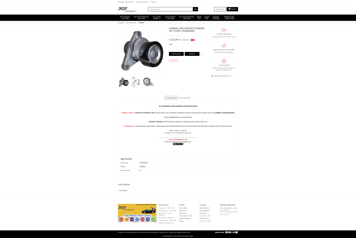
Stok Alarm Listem (205, 216)
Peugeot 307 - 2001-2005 (166, 208)
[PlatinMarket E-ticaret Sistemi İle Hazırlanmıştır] (219, 232)
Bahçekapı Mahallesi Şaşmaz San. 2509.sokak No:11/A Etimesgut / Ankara (229, 210)
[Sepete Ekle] (176, 54)
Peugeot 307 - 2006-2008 (166, 218)
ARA (195, 9)
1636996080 (123, 191)
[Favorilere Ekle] (202, 54)
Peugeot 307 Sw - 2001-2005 (167, 210)
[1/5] (170, 36)
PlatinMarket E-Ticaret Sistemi (172, 236)
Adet (170, 44)
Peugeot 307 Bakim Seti (166, 223)
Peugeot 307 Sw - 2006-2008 (167, 220)
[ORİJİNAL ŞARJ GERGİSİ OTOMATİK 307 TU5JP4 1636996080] (142, 50)
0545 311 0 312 (224, 214)
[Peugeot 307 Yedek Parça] (133, 9)
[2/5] (171, 36)
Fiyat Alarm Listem (205, 221)
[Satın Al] (192, 54)
